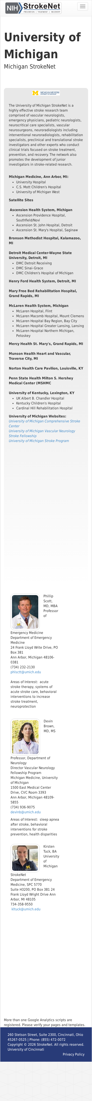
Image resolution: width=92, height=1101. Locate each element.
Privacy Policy (73, 1054)
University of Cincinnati (26, 1049)
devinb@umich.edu (26, 812)
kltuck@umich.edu (26, 909)
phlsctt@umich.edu (26, 672)
